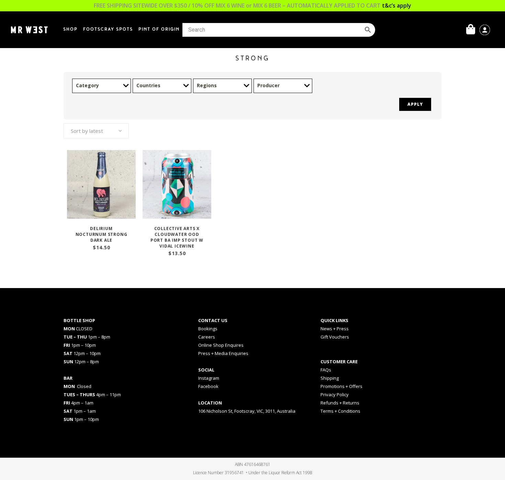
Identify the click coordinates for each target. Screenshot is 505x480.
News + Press (335, 328)
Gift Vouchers (335, 337)
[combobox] (96, 130)
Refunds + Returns (340, 403)
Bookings (207, 328)
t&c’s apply (396, 5)
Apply (415, 104)
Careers (206, 337)
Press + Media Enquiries (223, 353)
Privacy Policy (335, 394)
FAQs (326, 370)
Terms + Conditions (340, 411)
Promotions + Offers (341, 386)
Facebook (208, 386)
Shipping (330, 378)
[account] (485, 29)
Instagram (208, 378)
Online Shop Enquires (221, 345)
